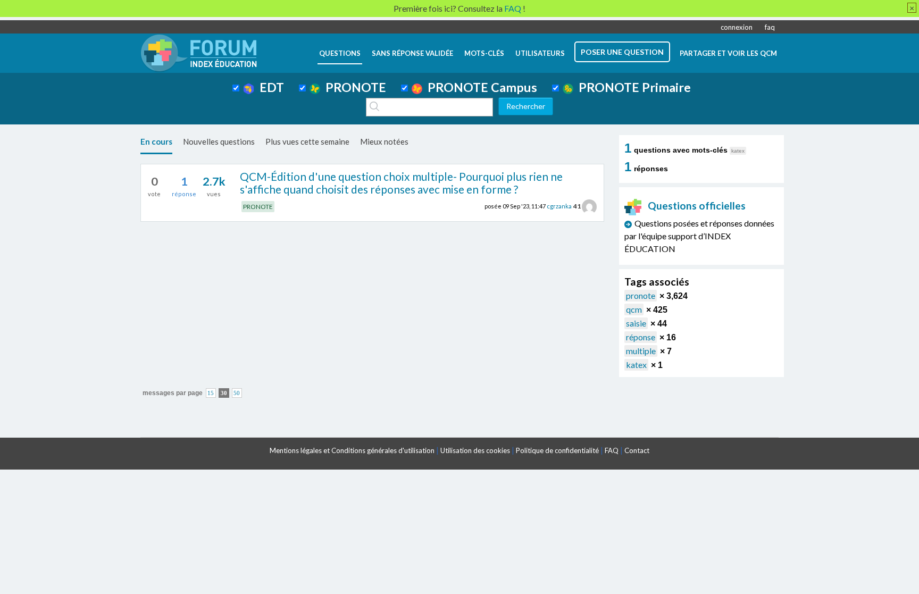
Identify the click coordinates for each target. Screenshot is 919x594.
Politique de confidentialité (557, 450)
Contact (636, 450)
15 (210, 393)
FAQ (612, 450)
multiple (641, 351)
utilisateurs (540, 53)
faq (770, 27)
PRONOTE (353, 87)
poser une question (622, 51)
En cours (156, 141)
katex (636, 364)
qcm (634, 309)
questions (340, 53)
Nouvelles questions (219, 141)
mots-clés (484, 53)
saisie (636, 323)
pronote (640, 295)
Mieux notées (384, 141)
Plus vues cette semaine (307, 141)
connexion (737, 27)
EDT (269, 87)
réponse (640, 337)
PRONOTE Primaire (632, 87)
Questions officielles (697, 205)
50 (236, 393)
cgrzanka (559, 206)
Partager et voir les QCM (728, 53)
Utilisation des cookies (475, 450)
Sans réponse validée (412, 53)
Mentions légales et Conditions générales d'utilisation (352, 450)
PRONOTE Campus (479, 87)
